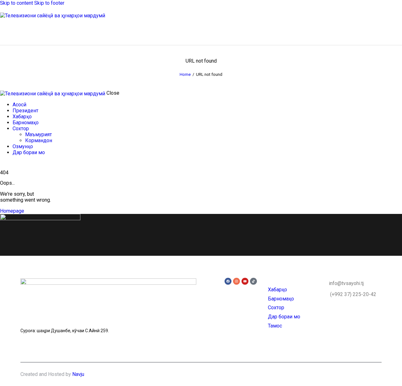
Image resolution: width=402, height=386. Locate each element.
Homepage (12, 211)
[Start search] (398, 30)
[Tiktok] (253, 281)
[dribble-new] (14, 163)
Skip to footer (49, 3)
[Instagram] (236, 281)
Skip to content (16, 3)
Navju (78, 374)
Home (185, 74)
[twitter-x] (9, 163)
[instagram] (21, 163)
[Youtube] (245, 281)
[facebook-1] (3, 163)
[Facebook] (228, 281)
